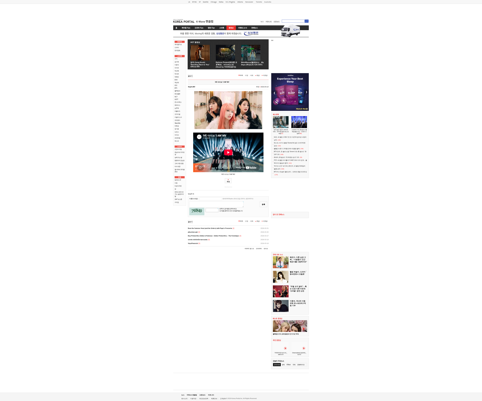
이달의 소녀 (178, 117)
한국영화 (177, 50)
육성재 (177, 82)
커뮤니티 (211, 395)
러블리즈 (177, 111)
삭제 (251, 75)
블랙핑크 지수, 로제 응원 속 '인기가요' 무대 (286, 334)
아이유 (177, 68)
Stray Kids (177, 123)
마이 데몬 (177, 166)
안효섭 (177, 126)
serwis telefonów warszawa (197, 240)
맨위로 (266, 248)
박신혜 (177, 71)
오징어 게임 (178, 149)
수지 (176, 59)
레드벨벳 (177, 94)
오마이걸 (177, 114)
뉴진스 (177, 132)
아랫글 (265, 75)
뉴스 (182, 395)
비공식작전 (178, 186)
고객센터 (223, 398)
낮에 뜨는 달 (178, 157)
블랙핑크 (177, 91)
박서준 (177, 74)
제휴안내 (214, 398)
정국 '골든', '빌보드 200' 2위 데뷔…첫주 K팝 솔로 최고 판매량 (281, 131)
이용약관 (193, 398)
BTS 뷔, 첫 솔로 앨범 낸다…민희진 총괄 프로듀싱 (290, 172)
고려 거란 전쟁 (179, 163)
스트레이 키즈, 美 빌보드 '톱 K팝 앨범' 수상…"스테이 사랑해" (299, 131)
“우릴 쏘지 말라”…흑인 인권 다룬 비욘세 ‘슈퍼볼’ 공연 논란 (298, 288)
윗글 (258, 75)
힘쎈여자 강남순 (180, 160)
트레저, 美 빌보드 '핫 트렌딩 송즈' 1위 (286, 157)
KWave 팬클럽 (192, 395)
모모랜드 (177, 120)
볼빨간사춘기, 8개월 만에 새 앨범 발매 (287, 149)
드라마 (177, 47)
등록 (263, 204)
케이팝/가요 (178, 44)
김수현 (177, 62)
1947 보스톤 (178, 199)
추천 (228, 181)
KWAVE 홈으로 (249, 248)
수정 (246, 75)
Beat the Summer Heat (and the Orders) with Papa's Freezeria (210, 228)
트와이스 (177, 105)
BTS (176, 88)
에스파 (177, 141)
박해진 (177, 77)
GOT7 (176, 99)
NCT (176, 97)
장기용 (177, 129)
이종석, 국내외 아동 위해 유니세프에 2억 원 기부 (298, 303)
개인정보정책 (203, 398)
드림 (176, 183)
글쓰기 (190, 76)
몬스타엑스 (178, 102)
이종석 (177, 65)
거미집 (177, 202)
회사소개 (184, 398)
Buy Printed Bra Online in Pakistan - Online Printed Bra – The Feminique (213, 236)
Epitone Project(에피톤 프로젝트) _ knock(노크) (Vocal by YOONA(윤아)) (226, 64)
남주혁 (177, 108)
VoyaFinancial (193, 243)
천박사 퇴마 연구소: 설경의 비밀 (179, 194)
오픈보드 (202, 395)
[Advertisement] (241, 10)
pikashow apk (193, 232)
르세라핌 (177, 138)
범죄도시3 (178, 180)
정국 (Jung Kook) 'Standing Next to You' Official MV (199, 64)
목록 (241, 75)
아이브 (177, 135)
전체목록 (259, 248)
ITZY (176, 85)
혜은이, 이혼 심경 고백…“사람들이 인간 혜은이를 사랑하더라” (298, 259)
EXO (176, 80)
